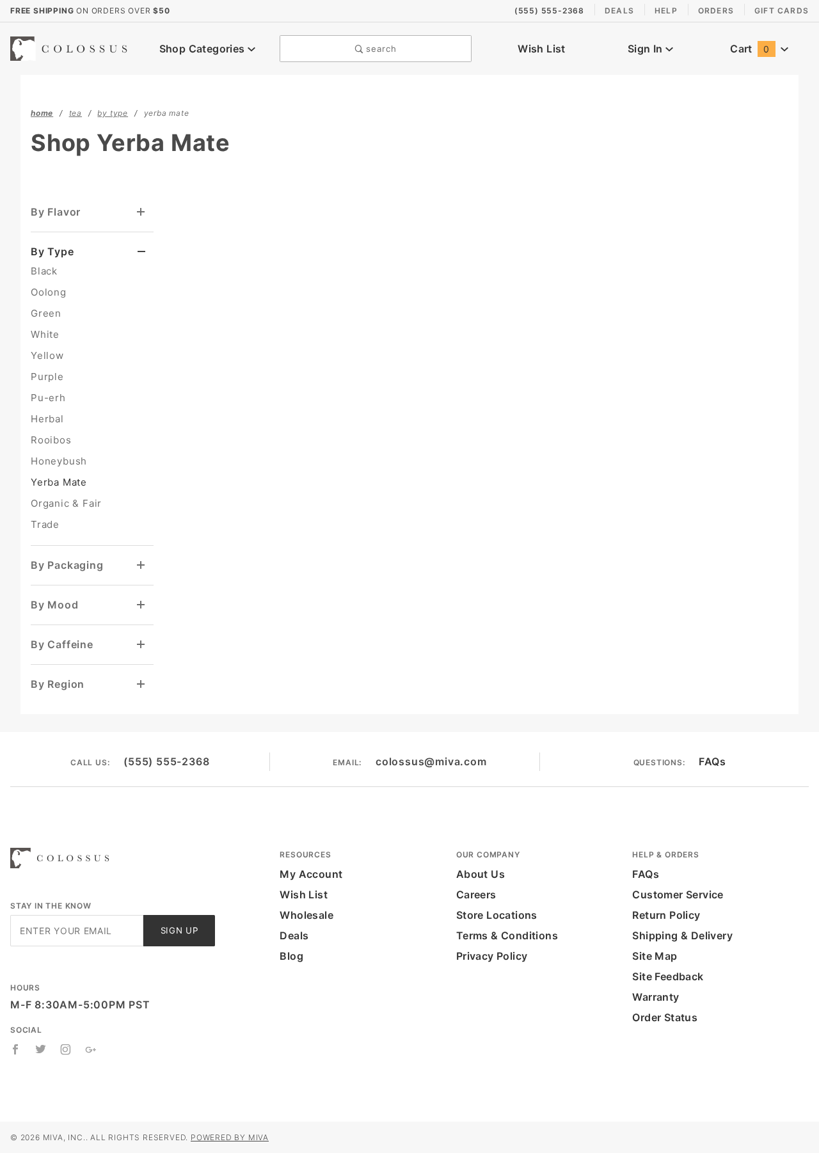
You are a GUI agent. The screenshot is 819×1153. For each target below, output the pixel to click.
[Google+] (91, 1049)
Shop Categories (203, 48)
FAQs (712, 761)
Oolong (49, 292)
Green (46, 313)
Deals (619, 10)
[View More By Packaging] (141, 565)
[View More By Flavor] (141, 212)
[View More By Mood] (141, 605)
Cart (749, 48)
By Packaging (67, 565)
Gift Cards (781, 10)
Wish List (542, 48)
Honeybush (59, 461)
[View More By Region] (141, 684)
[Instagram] (66, 1049)
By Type (52, 251)
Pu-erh (48, 398)
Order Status (664, 1017)
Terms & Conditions (507, 935)
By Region (57, 684)
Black (44, 271)
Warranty (655, 996)
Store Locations (496, 915)
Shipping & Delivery (682, 935)
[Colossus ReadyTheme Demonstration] (72, 47)
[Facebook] (15, 1049)
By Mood (55, 604)
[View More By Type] (142, 251)
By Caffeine (62, 644)
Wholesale (306, 915)
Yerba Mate (59, 482)
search (380, 49)
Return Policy (666, 915)
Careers (476, 894)
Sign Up (179, 930)
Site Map (654, 956)
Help (666, 10)
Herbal (47, 419)
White (45, 334)
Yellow (47, 355)
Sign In (646, 48)
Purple (47, 376)
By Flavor (56, 211)
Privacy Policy (492, 956)
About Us (480, 874)
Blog (291, 956)
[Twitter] (41, 1049)
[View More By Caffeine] (141, 644)
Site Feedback (667, 976)
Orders (716, 10)
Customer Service (677, 894)
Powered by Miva (230, 1137)
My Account (311, 874)
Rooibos (51, 440)
